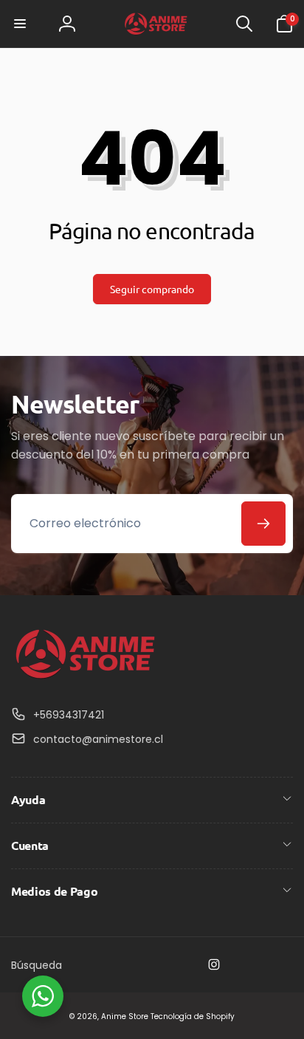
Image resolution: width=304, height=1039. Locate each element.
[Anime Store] (85, 679)
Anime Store (124, 1016)
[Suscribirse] (263, 523)
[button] (20, 23)
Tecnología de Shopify (193, 1016)
